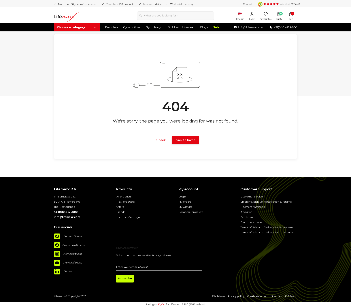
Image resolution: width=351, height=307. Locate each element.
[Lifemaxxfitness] (57, 236)
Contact (247, 4)
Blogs (204, 27)
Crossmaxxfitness (73, 245)
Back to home (185, 140)
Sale (216, 27)
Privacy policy (236, 296)
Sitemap (276, 296)
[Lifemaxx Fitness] (67, 17)
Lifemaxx (68, 271)
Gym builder (131, 27)
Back (162, 140)
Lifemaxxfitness (72, 236)
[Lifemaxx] (57, 271)
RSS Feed (290, 296)
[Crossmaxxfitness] (57, 245)
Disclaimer (218, 296)
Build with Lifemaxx (181, 27)
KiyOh (161, 304)
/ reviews (290, 3)
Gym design (154, 27)
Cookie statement (257, 296)
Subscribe (125, 278)
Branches (111, 27)
